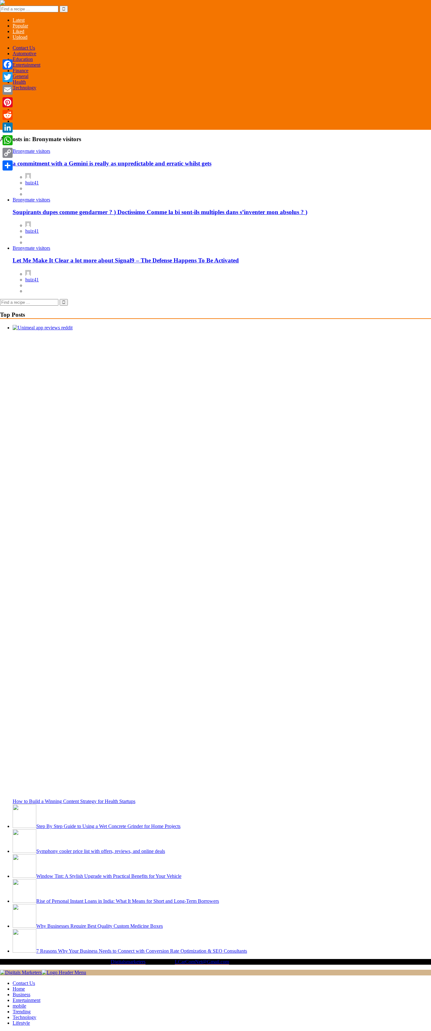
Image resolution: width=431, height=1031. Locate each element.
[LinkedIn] (7, 127)
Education (23, 59)
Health (19, 82)
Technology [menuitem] (24, 1017)
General (20, 76)
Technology (24, 87)
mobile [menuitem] (19, 1006)
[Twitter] (7, 77)
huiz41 (32, 182)
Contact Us (24, 48)
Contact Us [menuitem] (24, 983)
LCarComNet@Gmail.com (202, 961)
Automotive (24, 53)
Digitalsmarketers (128, 961)
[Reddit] (7, 115)
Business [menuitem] (21, 994)
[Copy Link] (7, 153)
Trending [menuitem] (22, 1011)
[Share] (7, 165)
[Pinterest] (7, 102)
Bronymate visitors (31, 151)
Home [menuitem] (19, 989)
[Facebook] (7, 64)
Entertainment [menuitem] (26, 1000)
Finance (20, 70)
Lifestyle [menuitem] (21, 1023)
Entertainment (26, 65)
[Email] (7, 89)
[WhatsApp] (7, 140)
